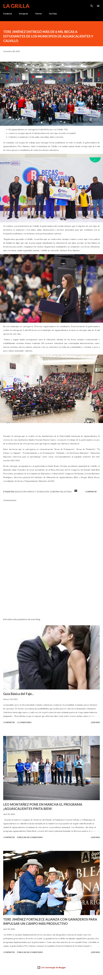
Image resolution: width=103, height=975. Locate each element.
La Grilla (16, 6)
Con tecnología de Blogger (53, 967)
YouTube (53, 13)
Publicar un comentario (30, 837)
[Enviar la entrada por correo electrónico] (75, 491)
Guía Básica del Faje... (18, 694)
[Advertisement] (51, 590)
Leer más (95, 722)
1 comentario (24, 722)
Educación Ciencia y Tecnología (32, 491)
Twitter (38, 13)
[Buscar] (91, 4)
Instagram (23, 13)
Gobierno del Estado (61, 491)
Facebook (7, 13)
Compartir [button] (91, 491)
